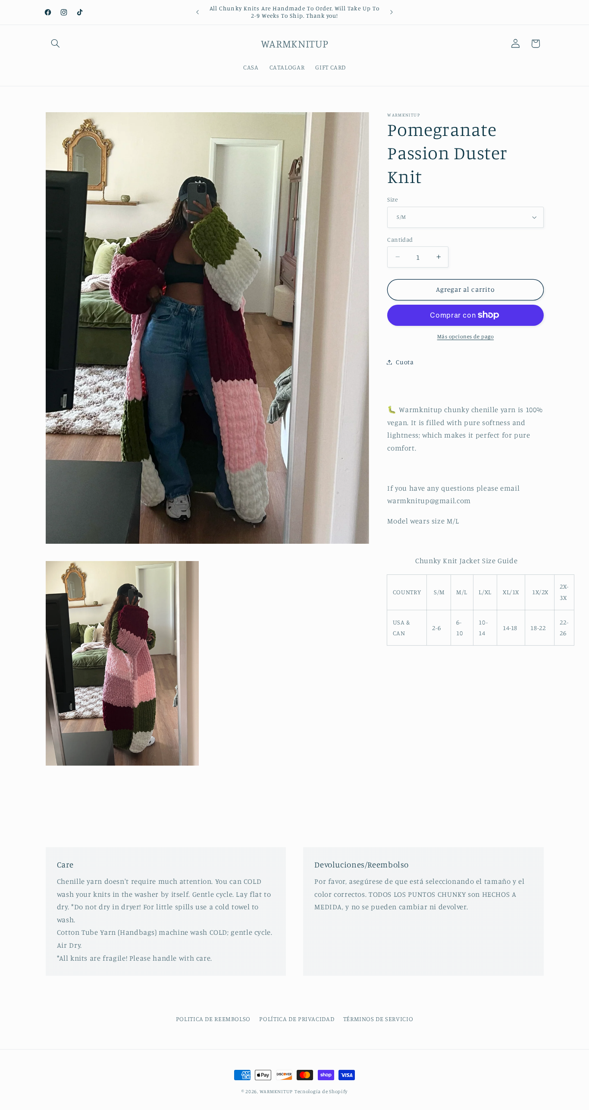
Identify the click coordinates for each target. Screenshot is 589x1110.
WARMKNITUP (276, 1091)
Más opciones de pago (465, 336)
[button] (56, 44)
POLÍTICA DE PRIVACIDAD (296, 1018)
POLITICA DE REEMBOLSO (213, 1018)
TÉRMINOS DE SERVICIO (378, 1018)
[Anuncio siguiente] (391, 12)
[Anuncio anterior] (197, 12)
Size (392, 199)
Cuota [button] (405, 362)
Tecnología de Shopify (321, 1091)
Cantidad (400, 239)
